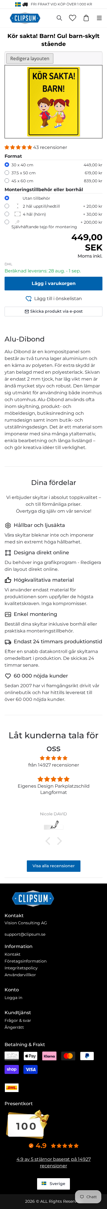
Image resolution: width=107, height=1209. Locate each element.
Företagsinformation (26, 961)
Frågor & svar (18, 1020)
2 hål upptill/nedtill (41, 206)
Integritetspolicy (21, 968)
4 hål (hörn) (34, 214)
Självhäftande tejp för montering (44, 226)
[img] (53, 758)
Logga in (13, 997)
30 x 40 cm (22, 164)
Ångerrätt (14, 1027)
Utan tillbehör (36, 198)
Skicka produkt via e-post (56, 311)
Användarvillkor (20, 974)
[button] (19, 147)
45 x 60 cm (22, 180)
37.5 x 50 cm (23, 172)
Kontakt (13, 954)
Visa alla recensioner (54, 865)
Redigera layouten (29, 58)
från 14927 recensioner (53, 765)
